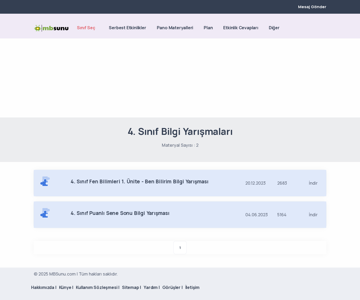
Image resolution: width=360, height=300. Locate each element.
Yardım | (151, 287)
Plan (208, 28)
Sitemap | (131, 287)
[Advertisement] (180, 78)
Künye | (66, 287)
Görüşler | (172, 287)
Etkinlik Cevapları (240, 28)
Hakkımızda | (43, 287)
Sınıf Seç (86, 28)
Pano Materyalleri (175, 28)
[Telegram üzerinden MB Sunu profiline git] (305, 28)
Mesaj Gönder (312, 6)
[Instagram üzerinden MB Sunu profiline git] (314, 28)
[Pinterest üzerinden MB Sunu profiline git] (323, 28)
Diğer (274, 28)
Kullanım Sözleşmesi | (97, 287)
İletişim (192, 287)
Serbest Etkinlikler (127, 28)
